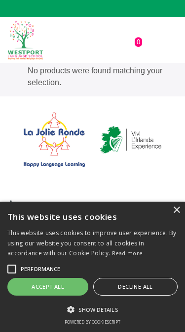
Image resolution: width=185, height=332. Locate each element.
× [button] (176, 210)
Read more (127, 253)
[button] (12, 269)
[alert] (92, 267)
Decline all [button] (135, 286)
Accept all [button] (48, 286)
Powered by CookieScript (92, 322)
